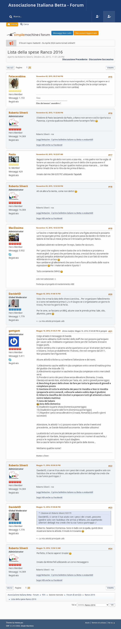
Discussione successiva (101, 59)
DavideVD (15, 293)
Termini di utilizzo (99, 622)
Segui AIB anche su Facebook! (49, 145)
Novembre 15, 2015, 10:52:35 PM (49, 228)
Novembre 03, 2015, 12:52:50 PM (49, 186)
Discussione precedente (74, 59)
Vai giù (10, 68)
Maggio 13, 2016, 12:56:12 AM (48, 548)
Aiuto (87, 622)
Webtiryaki (19, 623)
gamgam (14, 330)
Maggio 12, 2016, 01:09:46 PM (48, 507)
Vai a (74, 604)
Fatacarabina (17, 76)
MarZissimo (16, 228)
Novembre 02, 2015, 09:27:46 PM (49, 76)
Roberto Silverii (18, 112)
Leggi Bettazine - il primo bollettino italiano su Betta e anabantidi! (64, 139)
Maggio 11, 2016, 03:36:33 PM (48, 465)
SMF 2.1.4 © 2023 (13, 626)
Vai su (9, 588)
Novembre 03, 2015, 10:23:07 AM (49, 154)
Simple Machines (27, 626)
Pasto (12, 154)
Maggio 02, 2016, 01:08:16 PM (48, 293)
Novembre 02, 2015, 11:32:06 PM (49, 112)
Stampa (110, 68)
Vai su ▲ (111, 622)
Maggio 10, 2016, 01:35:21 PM (48, 331)
